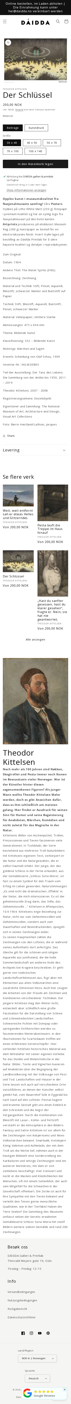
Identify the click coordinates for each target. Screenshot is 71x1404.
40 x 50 (32, 142)
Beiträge (13, 128)
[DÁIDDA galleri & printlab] (27, 1397)
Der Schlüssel (13, 576)
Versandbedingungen (21, 1292)
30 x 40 (12, 142)
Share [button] (11, 435)
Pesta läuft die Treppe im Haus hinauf (50, 529)
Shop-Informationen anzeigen (26, 190)
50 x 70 (52, 142)
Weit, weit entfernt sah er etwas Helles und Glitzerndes (18, 514)
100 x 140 (35, 151)
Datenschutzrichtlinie (22, 1317)
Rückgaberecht (17, 1309)
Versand (19, 109)
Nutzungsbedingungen (22, 1300)
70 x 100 (13, 151)
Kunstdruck (36, 128)
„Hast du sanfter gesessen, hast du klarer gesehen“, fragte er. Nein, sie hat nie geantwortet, (52, 610)
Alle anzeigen (35, 639)
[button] (5, 21)
